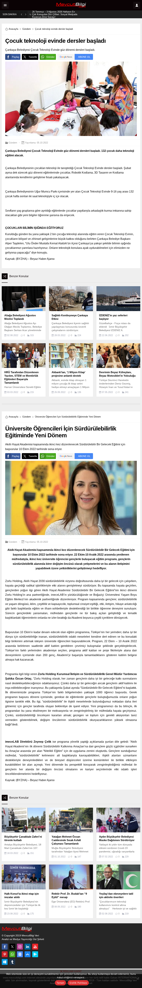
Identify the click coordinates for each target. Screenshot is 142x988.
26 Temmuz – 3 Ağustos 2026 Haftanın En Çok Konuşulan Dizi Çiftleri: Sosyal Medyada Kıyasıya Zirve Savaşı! (54, 14)
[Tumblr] (12, 962)
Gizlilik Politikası (78, 982)
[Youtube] (35, 947)
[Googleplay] (35, 954)
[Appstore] (27, 954)
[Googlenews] (20, 954)
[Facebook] (5, 947)
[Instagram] (20, 947)
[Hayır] (137, 979)
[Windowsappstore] (5, 962)
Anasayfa (13, 29)
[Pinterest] (5, 954)
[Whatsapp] (12, 954)
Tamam (60, 982)
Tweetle (33, 56)
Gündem (26, 29)
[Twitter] (12, 947)
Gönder (50, 56)
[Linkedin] (27, 947)
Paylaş (15, 56)
